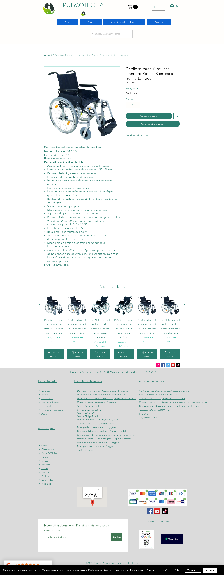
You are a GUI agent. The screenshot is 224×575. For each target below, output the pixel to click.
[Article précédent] (39, 305)
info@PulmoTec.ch (131, 372)
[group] (112, 327)
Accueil (48, 55)
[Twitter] (168, 365)
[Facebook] (163, 365)
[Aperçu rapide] (54, 305)
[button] (133, 7)
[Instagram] (158, 365)
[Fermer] (220, 570)
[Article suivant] (185, 305)
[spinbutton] (132, 105)
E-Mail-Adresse (51, 531)
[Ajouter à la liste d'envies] (176, 116)
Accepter (210, 570)
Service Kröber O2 (86, 413)
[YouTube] (173, 365)
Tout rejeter (193, 570)
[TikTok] (178, 365)
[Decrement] (128, 105)
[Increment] (137, 105)
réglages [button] (178, 570)
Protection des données (157, 570)
